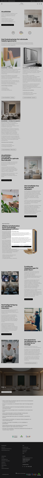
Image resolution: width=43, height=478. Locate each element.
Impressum (24, 242)
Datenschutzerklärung (16, 242)
